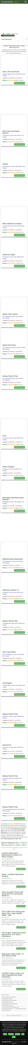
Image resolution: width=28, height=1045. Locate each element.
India (5, 1034)
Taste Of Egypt (8, 467)
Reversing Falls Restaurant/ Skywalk (13, 498)
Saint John (15, 33)
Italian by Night (8, 255)
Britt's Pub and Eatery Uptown (11, 132)
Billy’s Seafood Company (12, 224)
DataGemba (10, 2)
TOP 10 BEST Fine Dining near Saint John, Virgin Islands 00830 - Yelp (13, 913)
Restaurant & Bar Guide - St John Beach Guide (13, 955)
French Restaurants (8, 35)
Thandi (5, 164)
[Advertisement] (14, 18)
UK (23, 1034)
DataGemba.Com (16, 1041)
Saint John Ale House (10, 72)
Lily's (4, 436)
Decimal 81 (6, 745)
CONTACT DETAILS (19, 83)
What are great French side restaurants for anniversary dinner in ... (12, 894)
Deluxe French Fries (10, 376)
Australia (11, 1034)
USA (14, 1037)
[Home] (3, 34)
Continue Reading (20, 868)
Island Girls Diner (9, 345)
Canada (8, 33)
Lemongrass (7, 683)
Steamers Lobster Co (10, 590)
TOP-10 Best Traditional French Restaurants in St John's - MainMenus (14, 934)
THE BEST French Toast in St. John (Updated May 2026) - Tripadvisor (13, 975)
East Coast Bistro (9, 652)
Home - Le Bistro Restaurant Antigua (13, 875)
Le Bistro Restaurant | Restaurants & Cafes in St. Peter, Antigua (12, 855)
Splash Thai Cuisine (10, 314)
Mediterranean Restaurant (12, 559)
